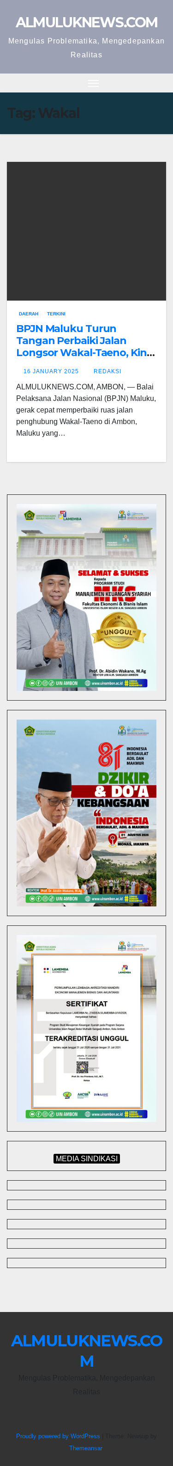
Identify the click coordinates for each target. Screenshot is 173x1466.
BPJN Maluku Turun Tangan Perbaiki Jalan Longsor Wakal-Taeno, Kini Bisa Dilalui (82, 346)
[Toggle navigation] (94, 83)
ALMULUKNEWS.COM (87, 22)
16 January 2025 (52, 371)
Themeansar (85, 1448)
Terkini (56, 313)
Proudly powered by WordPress (59, 1436)
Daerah (28, 313)
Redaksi (107, 371)
